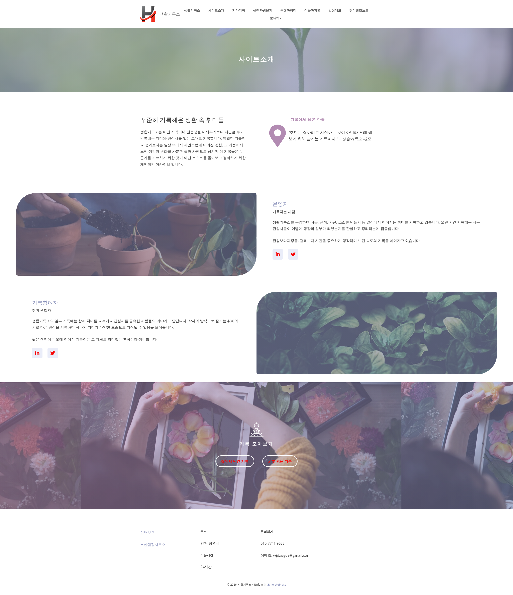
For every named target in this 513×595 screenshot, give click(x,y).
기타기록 (238, 10)
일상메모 (334, 10)
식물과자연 (312, 10)
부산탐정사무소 (153, 544)
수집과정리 (288, 10)
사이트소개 (216, 10)
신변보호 (147, 532)
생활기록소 (170, 14)
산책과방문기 (262, 10)
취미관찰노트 (359, 10)
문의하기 (276, 18)
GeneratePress (276, 584)
